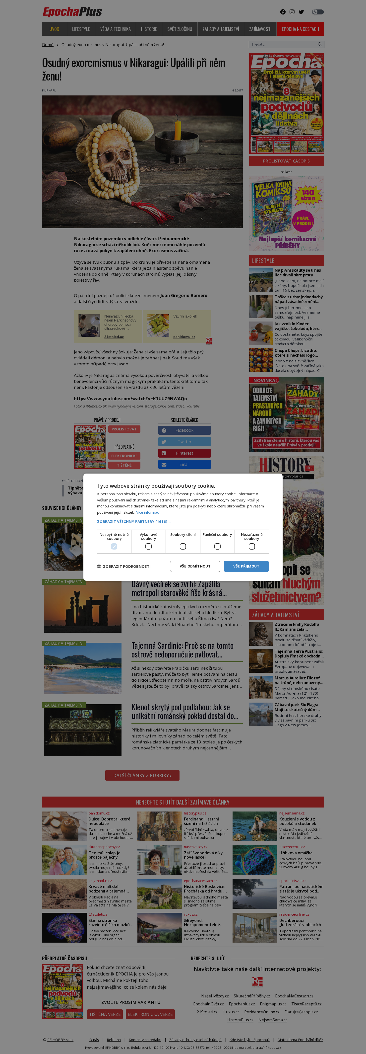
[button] (183, 521)
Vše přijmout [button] (246, 566)
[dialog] (183, 527)
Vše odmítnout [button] (195, 566)
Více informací (148, 512)
